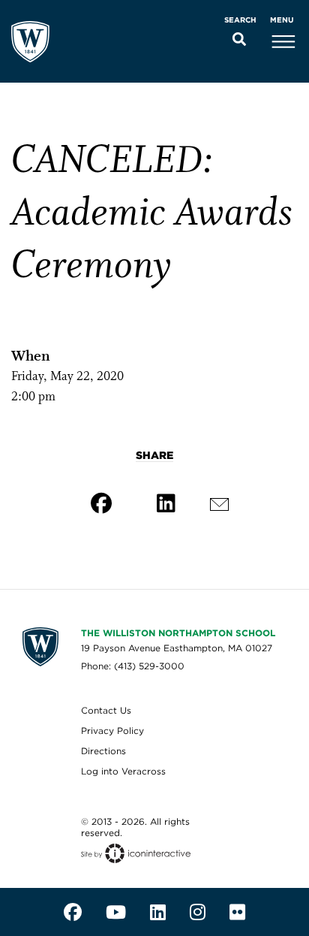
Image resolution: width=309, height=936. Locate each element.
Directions (103, 750)
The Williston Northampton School (178, 633)
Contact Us (106, 710)
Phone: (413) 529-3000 (132, 666)
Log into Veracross (123, 771)
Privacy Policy (112, 730)
